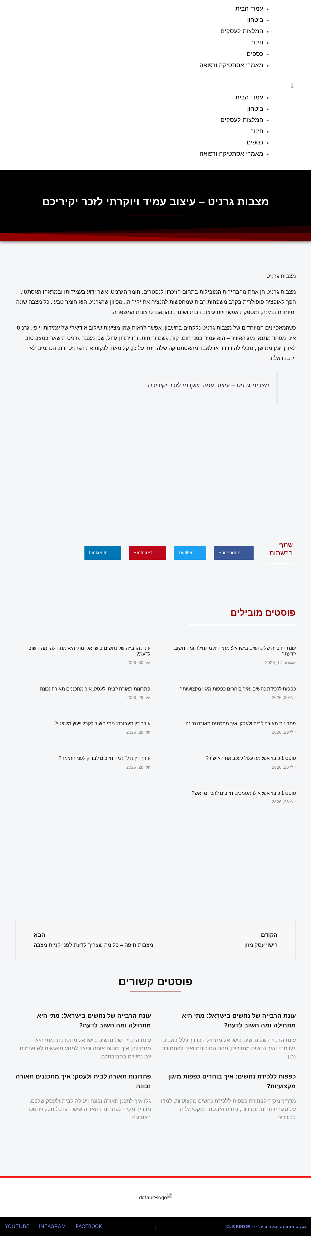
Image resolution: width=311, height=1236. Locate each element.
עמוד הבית (249, 97)
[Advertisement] (155, 471)
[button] (142, 82)
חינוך (257, 42)
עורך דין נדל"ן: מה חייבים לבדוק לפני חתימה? (104, 758)
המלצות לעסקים (241, 31)
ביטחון (255, 19)
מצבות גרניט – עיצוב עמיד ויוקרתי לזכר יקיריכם (208, 385)
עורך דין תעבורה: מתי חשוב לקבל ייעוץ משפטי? (102, 723)
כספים (255, 53)
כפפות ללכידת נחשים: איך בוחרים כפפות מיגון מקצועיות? (238, 688)
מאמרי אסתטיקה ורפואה (231, 65)
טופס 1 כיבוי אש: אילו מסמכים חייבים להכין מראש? (244, 793)
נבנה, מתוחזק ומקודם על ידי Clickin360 (266, 1226)
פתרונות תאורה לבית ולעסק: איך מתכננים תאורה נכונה (95, 688)
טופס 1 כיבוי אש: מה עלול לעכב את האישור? (251, 758)
